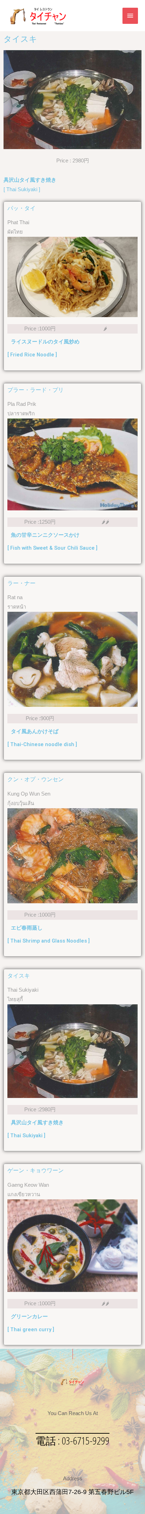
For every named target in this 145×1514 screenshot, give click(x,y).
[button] (72, 1441)
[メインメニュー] (130, 16)
